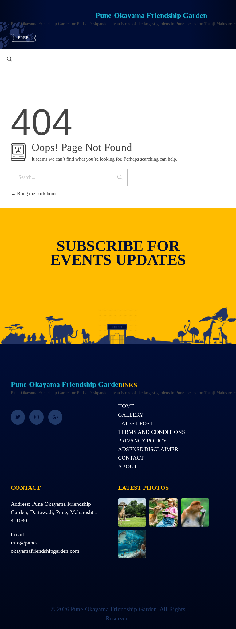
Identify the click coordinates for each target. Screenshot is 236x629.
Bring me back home (36, 193)
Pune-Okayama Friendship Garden (151, 15)
